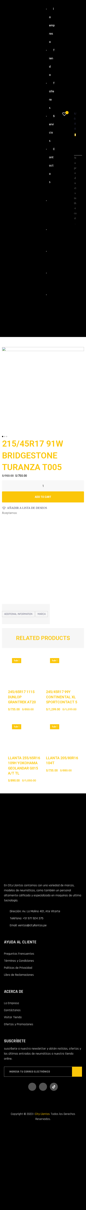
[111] (43, 387)
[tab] (18, 614)
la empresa (52, 25)
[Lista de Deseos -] (65, 114)
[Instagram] (43, 1087)
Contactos (52, 165)
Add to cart (43, 497)
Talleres (51, 258)
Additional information (18, 614)
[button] (24, 508)
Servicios (51, 280)
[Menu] (46, 191)
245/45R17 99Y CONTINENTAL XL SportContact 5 (61, 697)
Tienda (51, 236)
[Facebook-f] (32, 1087)
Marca (42, 614)
